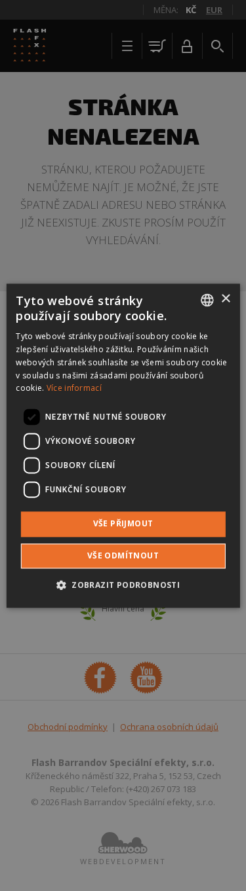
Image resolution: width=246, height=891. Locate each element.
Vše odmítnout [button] (123, 555)
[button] (123, 584)
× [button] (225, 299)
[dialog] (123, 445)
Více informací (74, 388)
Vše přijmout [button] (123, 524)
